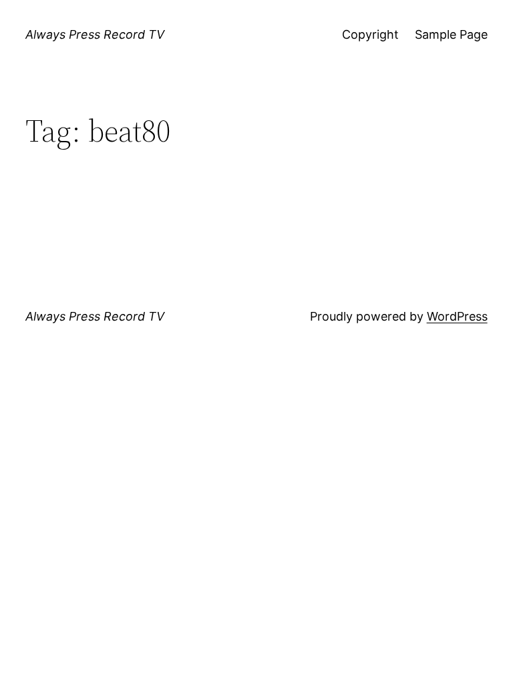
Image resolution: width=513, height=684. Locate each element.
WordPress (457, 316)
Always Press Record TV (94, 34)
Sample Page (451, 34)
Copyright (370, 34)
